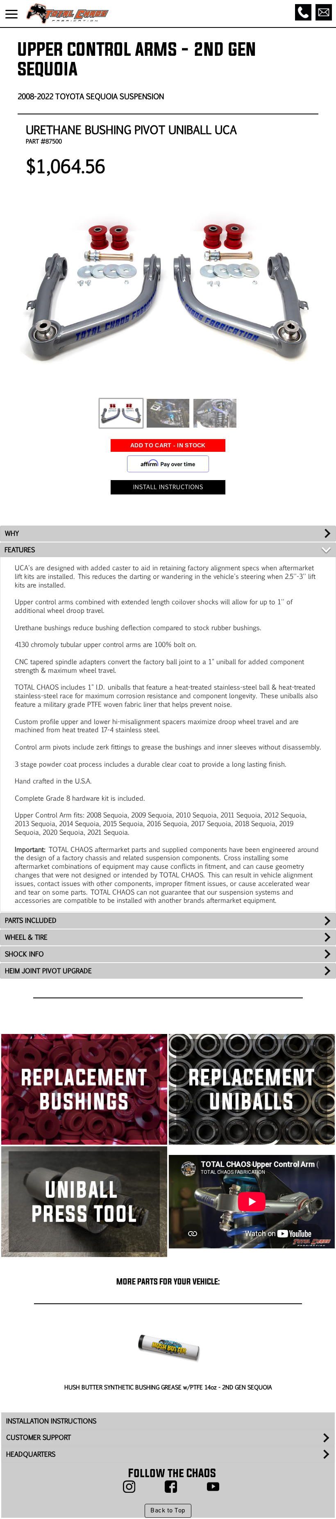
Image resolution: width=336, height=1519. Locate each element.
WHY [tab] (12, 533)
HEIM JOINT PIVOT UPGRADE (48, 970)
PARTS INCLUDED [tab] (31, 920)
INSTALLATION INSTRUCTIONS (51, 1421)
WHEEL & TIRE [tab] (26, 937)
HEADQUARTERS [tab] (30, 1454)
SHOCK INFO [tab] (24, 954)
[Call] (303, 12)
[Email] (324, 12)
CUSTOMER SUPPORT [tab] (38, 1437)
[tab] (168, 971)
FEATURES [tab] (20, 549)
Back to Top (167, 1511)
